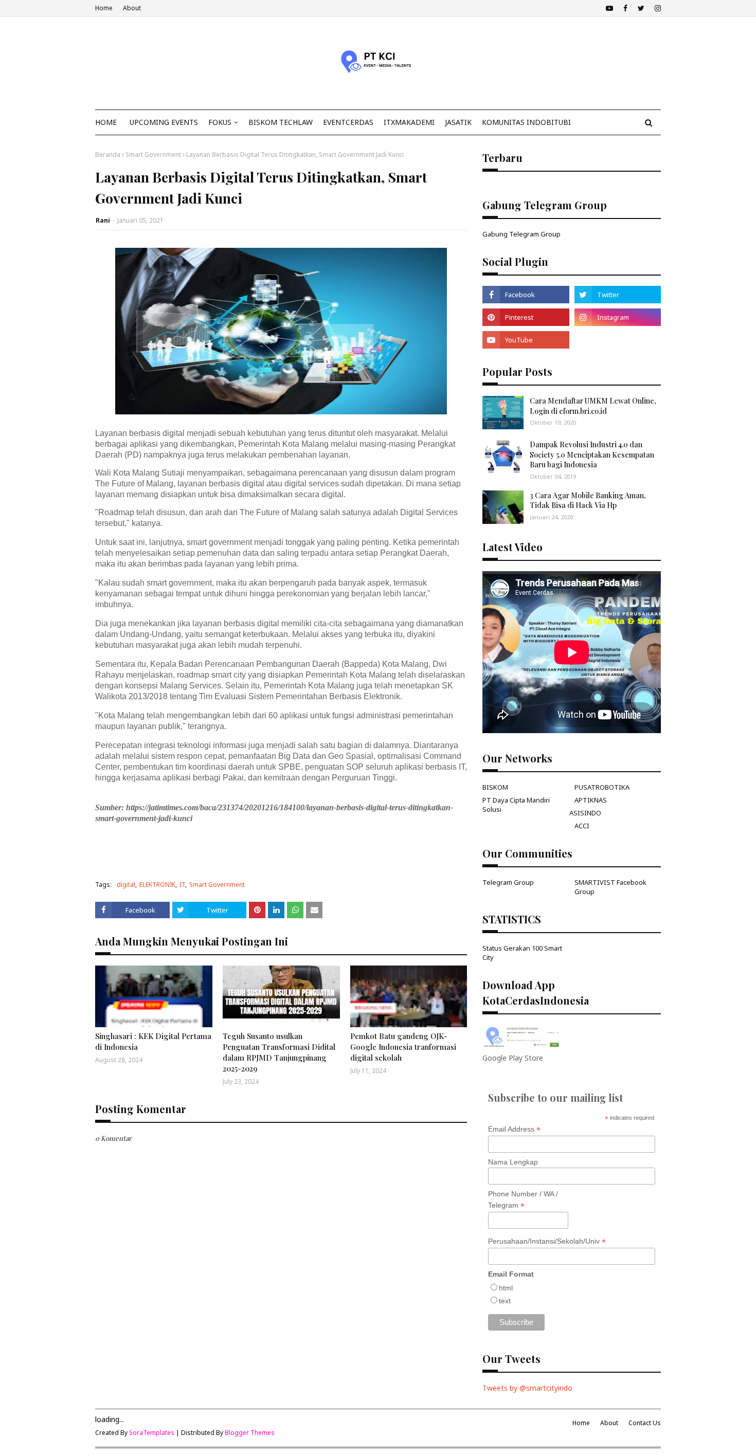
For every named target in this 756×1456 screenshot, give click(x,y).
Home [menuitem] (106, 122)
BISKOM (495, 787)
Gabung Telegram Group (521, 234)
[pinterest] (525, 317)
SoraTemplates (151, 1432)
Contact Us (644, 1422)
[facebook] (625, 8)
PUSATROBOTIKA (601, 787)
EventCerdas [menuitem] (348, 122)
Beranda (107, 154)
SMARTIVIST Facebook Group (610, 887)
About (132, 8)
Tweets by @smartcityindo (527, 1388)
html (506, 1288)
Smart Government (153, 154)
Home (104, 8)
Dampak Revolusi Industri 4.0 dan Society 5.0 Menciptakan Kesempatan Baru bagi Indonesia (592, 454)
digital (126, 884)
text (505, 1301)
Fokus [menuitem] (219, 122)
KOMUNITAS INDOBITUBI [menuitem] (526, 122)
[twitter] (641, 8)
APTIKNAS (590, 800)
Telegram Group (508, 882)
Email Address (514, 1129)
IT (182, 884)
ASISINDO (585, 812)
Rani (103, 220)
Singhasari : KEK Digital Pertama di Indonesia (153, 1041)
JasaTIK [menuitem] (458, 122)
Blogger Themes (250, 1432)
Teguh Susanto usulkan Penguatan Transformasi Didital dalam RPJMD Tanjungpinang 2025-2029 (279, 1052)
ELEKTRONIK (157, 884)
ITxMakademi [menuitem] (409, 122)
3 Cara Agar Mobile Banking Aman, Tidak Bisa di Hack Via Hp (588, 500)
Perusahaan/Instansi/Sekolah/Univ (547, 1241)
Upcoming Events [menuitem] (164, 122)
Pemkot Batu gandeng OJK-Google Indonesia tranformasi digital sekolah (403, 1047)
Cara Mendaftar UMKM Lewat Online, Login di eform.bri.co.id (593, 406)
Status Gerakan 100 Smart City (522, 952)
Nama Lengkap (513, 1162)
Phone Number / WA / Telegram (523, 1200)
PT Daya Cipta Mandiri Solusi (516, 804)
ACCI (581, 825)
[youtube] (609, 8)
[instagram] (656, 8)
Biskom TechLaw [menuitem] (280, 122)
